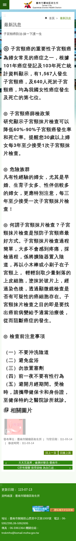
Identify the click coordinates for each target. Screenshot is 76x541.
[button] (15, 427)
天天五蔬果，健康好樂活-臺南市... (39, 462)
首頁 (52, 18)
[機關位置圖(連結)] (40, 510)
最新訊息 (65, 18)
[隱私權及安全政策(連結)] (62, 510)
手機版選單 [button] (4, 4)
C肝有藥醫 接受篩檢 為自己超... (37, 467)
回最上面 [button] (65, 452)
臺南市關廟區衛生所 (42, 4)
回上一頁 (50, 452)
